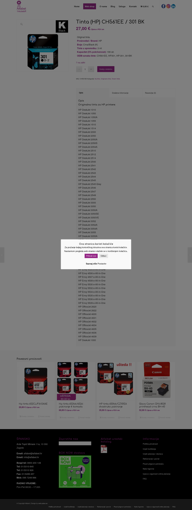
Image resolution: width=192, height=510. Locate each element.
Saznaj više (91, 263)
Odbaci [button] (103, 256)
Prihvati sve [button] (91, 256)
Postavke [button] (102, 263)
